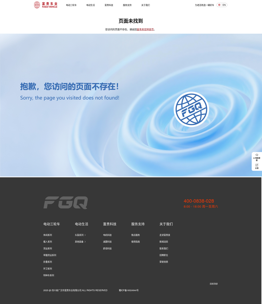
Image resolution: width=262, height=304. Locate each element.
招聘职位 (164, 255)
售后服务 (135, 234)
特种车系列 (48, 275)
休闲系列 (47, 234)
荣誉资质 (164, 261)
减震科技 (107, 241)
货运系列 (47, 248)
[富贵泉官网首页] (45, 5)
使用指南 (135, 241)
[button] (256, 157)
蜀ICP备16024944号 (129, 290)
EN (224, 5)
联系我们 (164, 248)
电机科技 (107, 234)
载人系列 (47, 241)
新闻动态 (164, 241)
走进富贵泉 (165, 234)
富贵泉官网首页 (145, 29)
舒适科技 (107, 248)
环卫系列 (47, 268)
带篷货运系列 (49, 255)
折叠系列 (47, 261)
